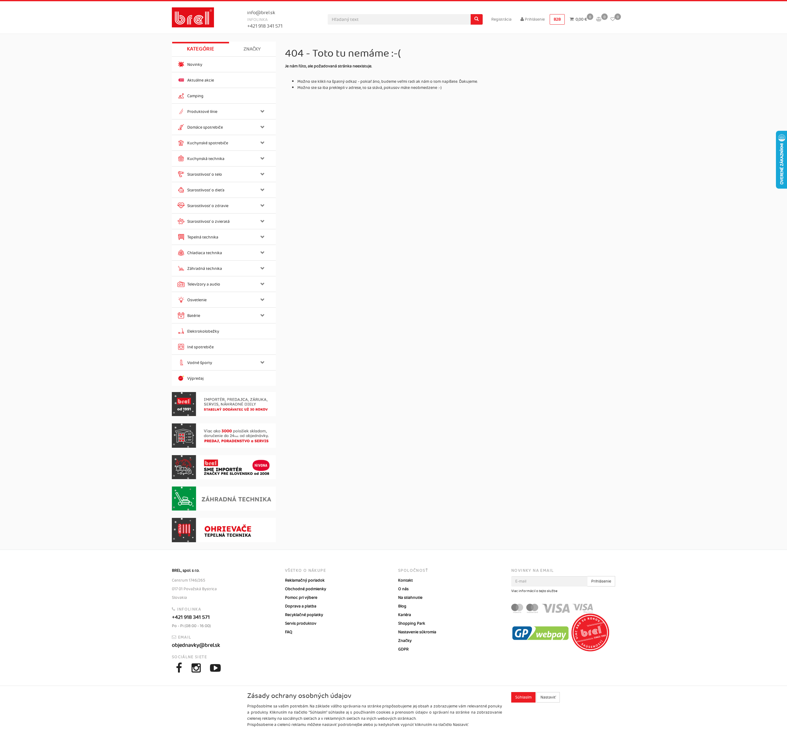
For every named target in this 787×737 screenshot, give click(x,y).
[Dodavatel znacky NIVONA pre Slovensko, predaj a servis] (224, 467)
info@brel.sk (261, 13)
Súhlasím (523, 697)
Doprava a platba (300, 606)
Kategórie (200, 49)
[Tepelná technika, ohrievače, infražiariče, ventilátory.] (224, 530)
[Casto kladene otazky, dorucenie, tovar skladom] (224, 435)
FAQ (288, 632)
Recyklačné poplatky (304, 614)
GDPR (403, 649)
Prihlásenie (534, 19)
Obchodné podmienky (305, 589)
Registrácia (501, 19)
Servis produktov (300, 623)
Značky (252, 49)
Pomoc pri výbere (301, 597)
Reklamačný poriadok (305, 580)
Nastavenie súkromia (417, 632)
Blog (402, 606)
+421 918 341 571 (265, 26)
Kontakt (405, 580)
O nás (403, 589)
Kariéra (404, 614)
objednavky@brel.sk (196, 645)
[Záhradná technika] (224, 499)
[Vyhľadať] (476, 19)
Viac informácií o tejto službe (534, 591)
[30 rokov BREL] (224, 404)
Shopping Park (411, 623)
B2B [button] (557, 19)
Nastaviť (548, 697)
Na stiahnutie (410, 597)
